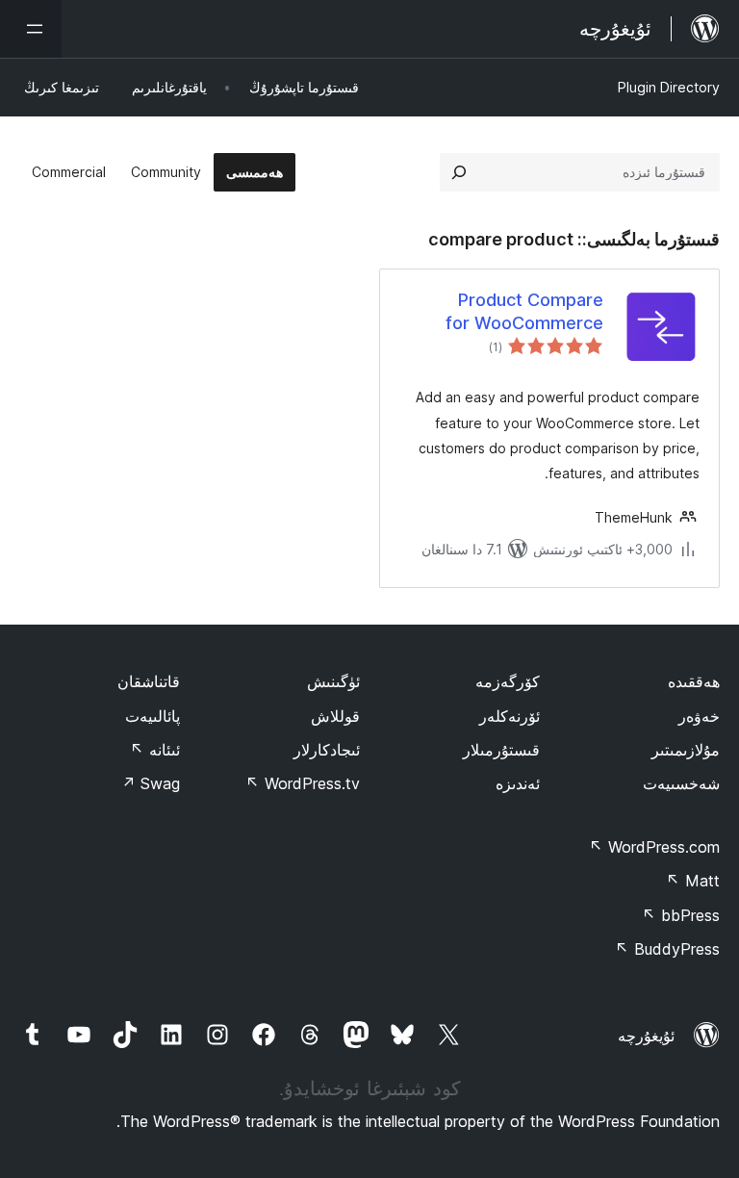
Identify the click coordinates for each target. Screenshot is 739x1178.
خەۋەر (699, 716)
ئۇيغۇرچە (646, 1035)
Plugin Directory (669, 87)
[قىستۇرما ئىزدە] (459, 172)
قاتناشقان (148, 681)
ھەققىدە (694, 681)
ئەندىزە (518, 783)
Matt (693, 880)
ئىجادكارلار (326, 749)
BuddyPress (667, 949)
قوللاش (335, 716)
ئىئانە (155, 749)
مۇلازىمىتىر (685, 749)
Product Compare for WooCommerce (524, 311)
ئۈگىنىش (333, 681)
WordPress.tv (302, 783)
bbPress (681, 915)
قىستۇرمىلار (501, 749)
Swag (150, 783)
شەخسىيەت (681, 783)
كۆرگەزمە (507, 681)
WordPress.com (654, 847)
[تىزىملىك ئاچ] (31, 29)
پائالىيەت (152, 716)
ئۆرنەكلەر (509, 716)
